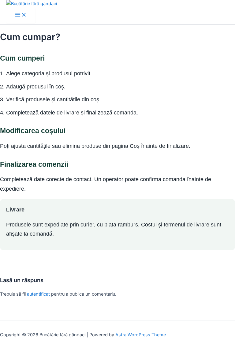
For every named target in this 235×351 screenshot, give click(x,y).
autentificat (38, 294)
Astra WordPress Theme (140, 335)
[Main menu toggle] (20, 15)
